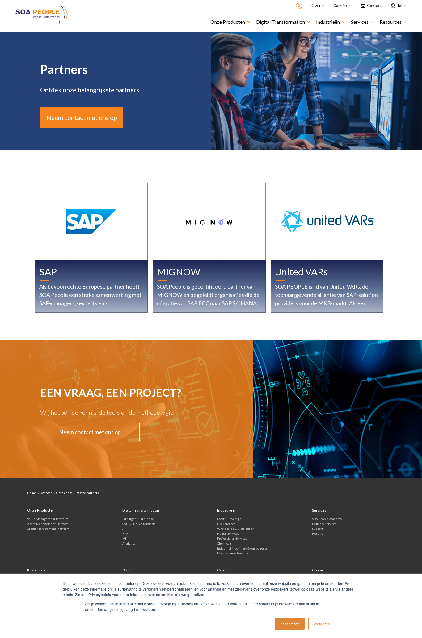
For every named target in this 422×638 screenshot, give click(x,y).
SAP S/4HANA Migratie (139, 523)
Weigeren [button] (322, 623)
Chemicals (224, 543)
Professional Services (232, 538)
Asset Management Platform (48, 523)
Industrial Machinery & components (242, 548)
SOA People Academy (327, 519)
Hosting (317, 533)
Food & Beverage (229, 519)
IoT (124, 538)
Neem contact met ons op (81, 117)
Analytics (128, 543)
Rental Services (228, 533)
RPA (125, 533)
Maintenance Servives (233, 553)
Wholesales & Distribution (236, 528)
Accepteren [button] (289, 623)
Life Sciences (226, 523)
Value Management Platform (47, 519)
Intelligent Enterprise (138, 519)
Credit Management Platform (48, 528)
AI (123, 528)
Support (317, 528)
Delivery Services (324, 523)
